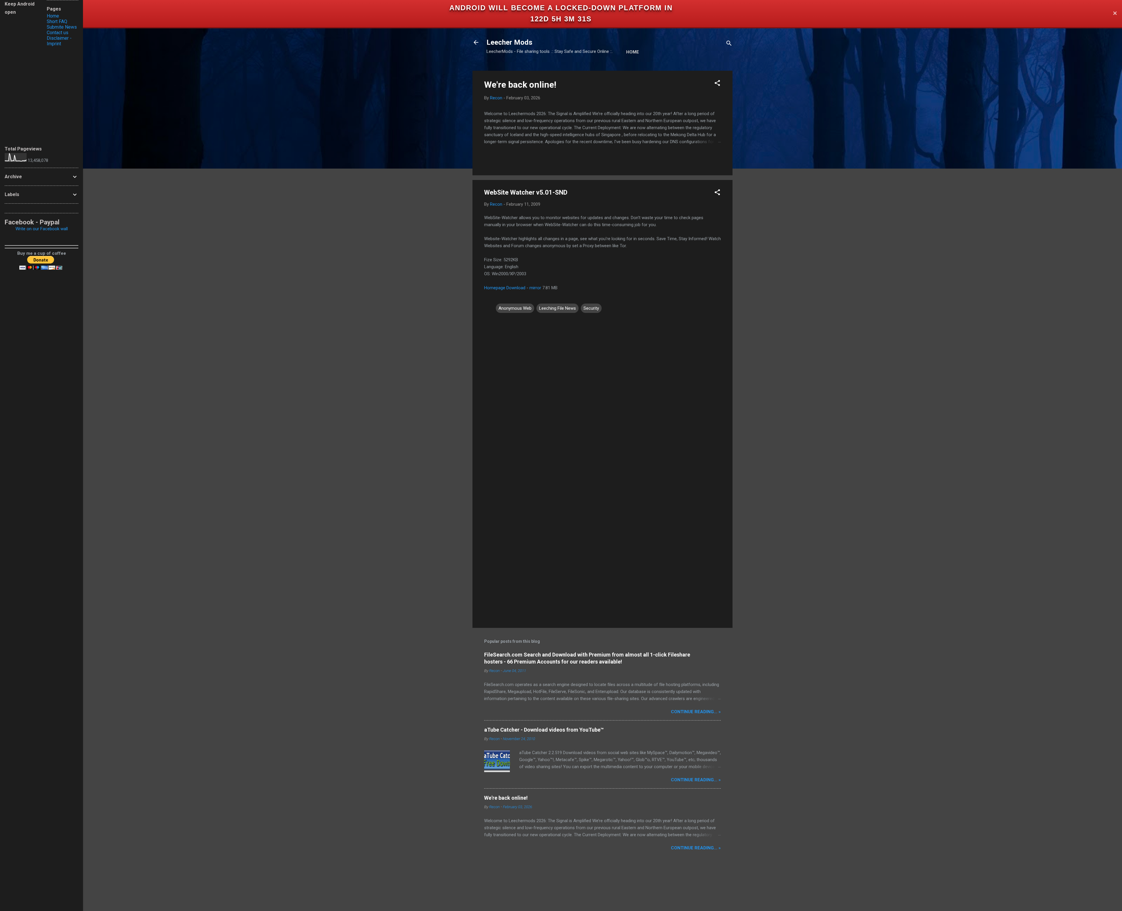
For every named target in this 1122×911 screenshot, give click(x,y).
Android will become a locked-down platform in (561, 8)
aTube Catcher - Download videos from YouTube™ (544, 730)
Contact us (57, 32)
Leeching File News (557, 308)
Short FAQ (57, 21)
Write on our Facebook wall (41, 228)
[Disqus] (602, 388)
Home (632, 52)
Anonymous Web (514, 308)
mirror (535, 287)
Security (591, 308)
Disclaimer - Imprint (59, 40)
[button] (717, 84)
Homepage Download (504, 287)
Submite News (62, 27)
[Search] (729, 44)
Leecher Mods (509, 42)
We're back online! (520, 84)
